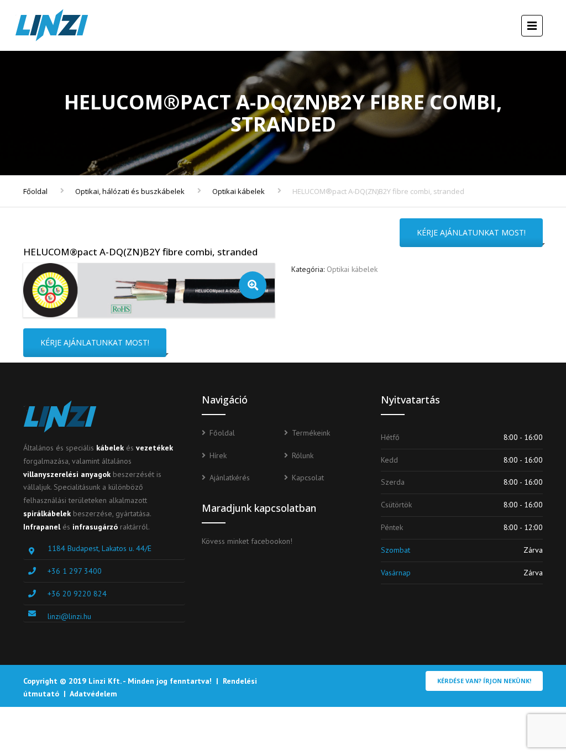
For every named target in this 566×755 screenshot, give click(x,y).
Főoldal (35, 191)
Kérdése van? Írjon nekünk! (484, 681)
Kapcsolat (308, 478)
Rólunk (302, 455)
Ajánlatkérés (229, 478)
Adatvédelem (93, 694)
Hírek (218, 455)
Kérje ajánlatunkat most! (471, 232)
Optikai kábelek (238, 191)
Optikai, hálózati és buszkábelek (130, 191)
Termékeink (311, 433)
